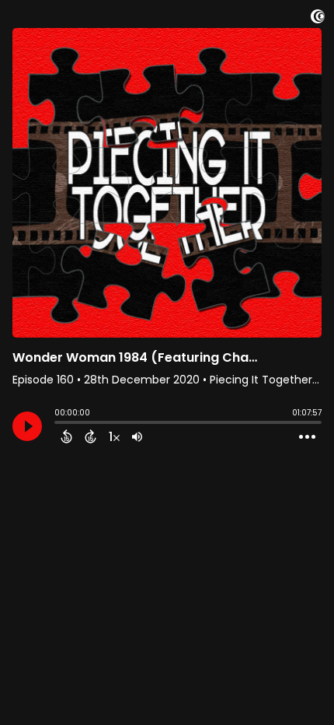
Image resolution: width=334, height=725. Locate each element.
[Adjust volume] (137, 436)
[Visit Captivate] (318, 19)
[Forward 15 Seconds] (90, 436)
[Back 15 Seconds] (66, 436)
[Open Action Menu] (307, 437)
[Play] (27, 426)
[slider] (58, 424)
